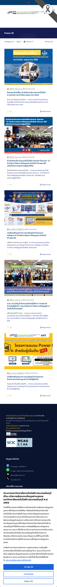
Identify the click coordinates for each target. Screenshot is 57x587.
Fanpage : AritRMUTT (19, 466)
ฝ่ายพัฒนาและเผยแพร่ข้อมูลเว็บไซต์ (18, 430)
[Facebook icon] (29, 2)
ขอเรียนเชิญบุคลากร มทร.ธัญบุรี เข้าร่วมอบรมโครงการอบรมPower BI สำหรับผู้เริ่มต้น (25, 378)
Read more (46, 111)
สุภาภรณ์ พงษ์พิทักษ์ (16, 373)
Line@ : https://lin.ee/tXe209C (22, 471)
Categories (8, 41)
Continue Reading (27, 102)
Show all (49, 41)
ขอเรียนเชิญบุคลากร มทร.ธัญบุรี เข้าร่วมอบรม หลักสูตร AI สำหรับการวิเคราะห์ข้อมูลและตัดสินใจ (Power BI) (26, 235)
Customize (28, 574)
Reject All (28, 581)
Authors (29, 41)
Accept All (28, 567)
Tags (18, 41)
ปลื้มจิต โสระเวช (15, 89)
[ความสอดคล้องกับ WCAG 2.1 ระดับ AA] (28, 442)
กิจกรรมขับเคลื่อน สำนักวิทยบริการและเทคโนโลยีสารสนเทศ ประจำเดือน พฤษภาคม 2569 (26, 93)
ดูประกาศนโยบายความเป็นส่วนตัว (18, 560)
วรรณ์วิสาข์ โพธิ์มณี (16, 229)
